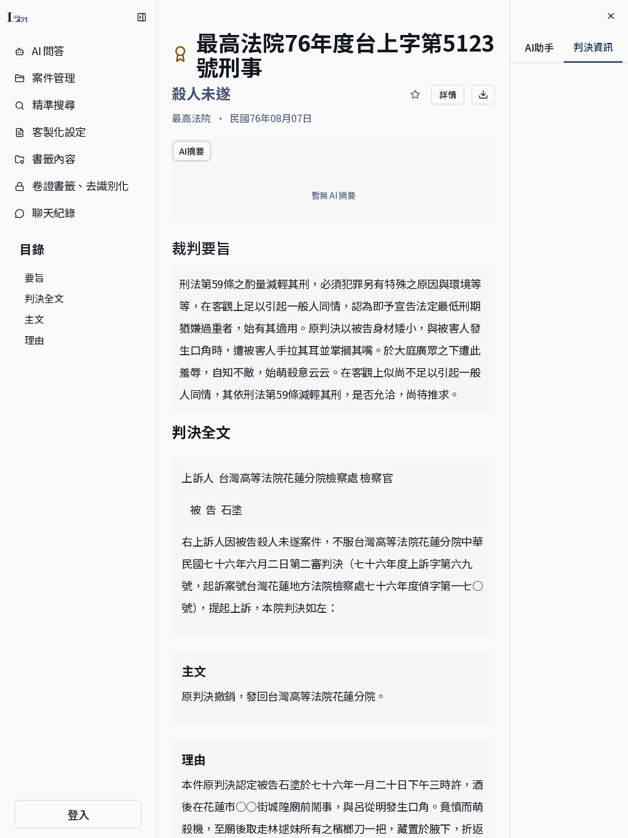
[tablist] (192, 151)
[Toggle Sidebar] (156, 419)
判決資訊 (593, 46)
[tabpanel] (333, 195)
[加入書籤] (415, 94)
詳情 (447, 94)
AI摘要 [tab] (191, 151)
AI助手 (539, 47)
